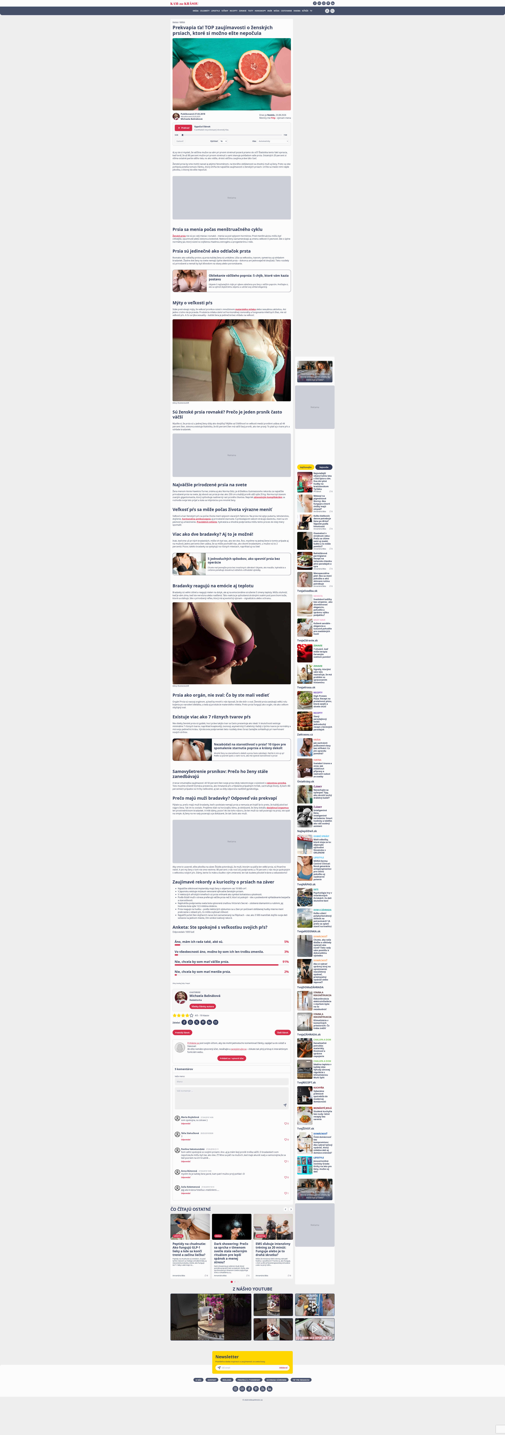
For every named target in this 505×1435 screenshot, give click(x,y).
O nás (198, 1380)
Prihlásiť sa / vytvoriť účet (232, 1058)
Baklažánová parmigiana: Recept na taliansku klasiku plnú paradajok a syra (323, 560)
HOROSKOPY (260, 11)
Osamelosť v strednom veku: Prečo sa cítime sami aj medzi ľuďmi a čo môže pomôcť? (322, 540)
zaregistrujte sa (238, 1049)
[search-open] (332, 11)
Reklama (227, 1380)
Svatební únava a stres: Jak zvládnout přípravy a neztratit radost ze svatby (323, 770)
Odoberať (283, 1368)
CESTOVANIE (286, 11)
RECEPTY (233, 11)
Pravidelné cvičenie (207, 521)
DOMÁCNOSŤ (320, 936)
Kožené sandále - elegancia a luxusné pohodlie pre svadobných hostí (323, 628)
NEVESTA (318, 596)
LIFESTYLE (215, 11)
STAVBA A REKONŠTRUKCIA (322, 994)
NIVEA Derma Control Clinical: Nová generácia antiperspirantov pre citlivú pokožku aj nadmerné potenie (322, 870)
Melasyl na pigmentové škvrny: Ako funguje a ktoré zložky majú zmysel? (322, 502)
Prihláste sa (193, 1043)
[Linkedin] (333, 3)
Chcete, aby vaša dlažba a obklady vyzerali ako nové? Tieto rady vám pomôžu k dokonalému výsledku (322, 947)
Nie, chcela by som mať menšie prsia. (203, 971)
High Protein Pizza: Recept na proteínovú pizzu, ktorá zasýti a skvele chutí (323, 701)
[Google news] (263, 1389)
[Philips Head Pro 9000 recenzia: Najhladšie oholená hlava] (314, 1305)
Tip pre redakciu (301, 1380)
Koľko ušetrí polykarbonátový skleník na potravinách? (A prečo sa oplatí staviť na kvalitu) (323, 920)
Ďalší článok (282, 1032)
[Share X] (196, 1022)
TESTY (250, 11)
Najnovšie (323, 467)
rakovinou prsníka (276, 783)
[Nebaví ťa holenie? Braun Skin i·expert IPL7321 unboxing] (273, 1329)
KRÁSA (195, 11)
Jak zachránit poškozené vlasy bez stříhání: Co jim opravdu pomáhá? (322, 748)
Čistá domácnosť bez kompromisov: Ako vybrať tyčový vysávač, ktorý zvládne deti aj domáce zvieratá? (323, 1145)
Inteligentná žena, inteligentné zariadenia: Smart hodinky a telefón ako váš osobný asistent (323, 818)
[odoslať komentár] (285, 1105)
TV (311, 11)
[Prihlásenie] (327, 11)
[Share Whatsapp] (190, 1022)
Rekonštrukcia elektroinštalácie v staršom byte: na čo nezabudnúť (322, 1004)
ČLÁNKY (318, 786)
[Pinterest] (328, 3)
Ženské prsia (179, 235)
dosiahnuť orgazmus (278, 807)
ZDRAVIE (242, 11)
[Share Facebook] (184, 1022)
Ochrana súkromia (276, 1380)
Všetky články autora (203, 1006)
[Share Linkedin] (209, 1022)
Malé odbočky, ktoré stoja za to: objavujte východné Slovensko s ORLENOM (322, 846)
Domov (175, 22)
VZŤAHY (224, 11)
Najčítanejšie (306, 467)
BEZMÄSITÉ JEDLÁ (323, 1108)
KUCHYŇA (319, 1087)
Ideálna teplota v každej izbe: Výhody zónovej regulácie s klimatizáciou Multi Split (322, 1071)
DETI (316, 889)
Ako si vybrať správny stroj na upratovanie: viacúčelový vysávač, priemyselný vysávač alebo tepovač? (322, 973)
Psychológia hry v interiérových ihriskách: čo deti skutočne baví (323, 896)
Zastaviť (179, 141)
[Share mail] (215, 1022)
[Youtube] (319, 3)
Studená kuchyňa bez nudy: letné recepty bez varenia (323, 1115)
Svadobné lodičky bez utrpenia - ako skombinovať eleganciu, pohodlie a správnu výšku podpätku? (323, 607)
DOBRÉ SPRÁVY (321, 836)
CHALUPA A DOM (322, 1039)
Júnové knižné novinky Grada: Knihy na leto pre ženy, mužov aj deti (323, 1166)
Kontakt (212, 1380)
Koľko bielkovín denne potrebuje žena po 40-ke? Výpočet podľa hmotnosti (322, 521)
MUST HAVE (319, 619)
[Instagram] (324, 3)
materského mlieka (245, 309)
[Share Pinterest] (203, 1022)
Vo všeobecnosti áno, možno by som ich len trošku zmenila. (219, 951)
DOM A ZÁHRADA (322, 909)
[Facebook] (315, 3)
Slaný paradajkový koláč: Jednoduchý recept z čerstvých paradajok (323, 723)
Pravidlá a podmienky (249, 1380)
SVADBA (297, 11)
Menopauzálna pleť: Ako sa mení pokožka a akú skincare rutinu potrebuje (323, 578)
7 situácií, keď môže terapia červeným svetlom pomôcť (322, 653)
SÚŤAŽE (305, 11)
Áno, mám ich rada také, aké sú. (199, 941)
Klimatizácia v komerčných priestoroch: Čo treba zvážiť (321, 1024)
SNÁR (269, 11)
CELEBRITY (204, 11)
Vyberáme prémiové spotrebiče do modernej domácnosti (321, 1096)
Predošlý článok (182, 1032)
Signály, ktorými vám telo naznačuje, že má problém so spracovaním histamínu (323, 676)
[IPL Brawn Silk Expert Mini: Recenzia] (314, 1329)
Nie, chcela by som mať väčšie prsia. (202, 961)
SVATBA (317, 759)
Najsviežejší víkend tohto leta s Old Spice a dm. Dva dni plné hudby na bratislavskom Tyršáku (323, 481)
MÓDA (276, 11)
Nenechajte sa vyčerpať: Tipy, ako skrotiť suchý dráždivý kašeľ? (323, 794)
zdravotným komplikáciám (268, 497)
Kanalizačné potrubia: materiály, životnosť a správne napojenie (320, 1050)
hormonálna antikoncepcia (196, 518)
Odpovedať (185, 1124)
